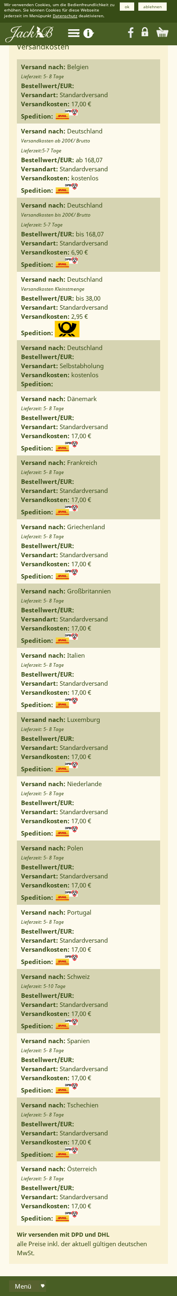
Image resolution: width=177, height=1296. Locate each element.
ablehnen (152, 6)
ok (127, 6)
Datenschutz (65, 16)
